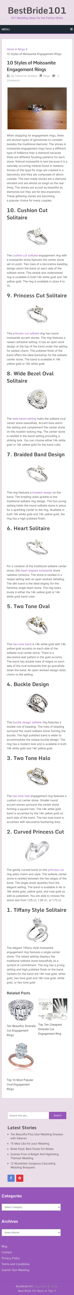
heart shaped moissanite (36, 570)
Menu (6, 29)
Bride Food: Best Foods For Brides (32, 1148)
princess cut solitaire (26, 333)
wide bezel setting (24, 418)
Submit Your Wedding (15, 1270)
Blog (4, 1246)
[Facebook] (11, 1178)
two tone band (22, 644)
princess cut (56, 869)
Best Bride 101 (27, 1290)
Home (10, 49)
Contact (7, 1252)
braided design (42, 492)
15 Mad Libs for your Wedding (29, 1143)
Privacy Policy (11, 1258)
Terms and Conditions (16, 1264)
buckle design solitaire (27, 722)
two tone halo (21, 796)
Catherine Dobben (26, 75)
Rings (21, 49)
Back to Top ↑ (46, 1290)
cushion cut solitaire (25, 255)
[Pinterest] (19, 1178)
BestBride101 (37, 10)
